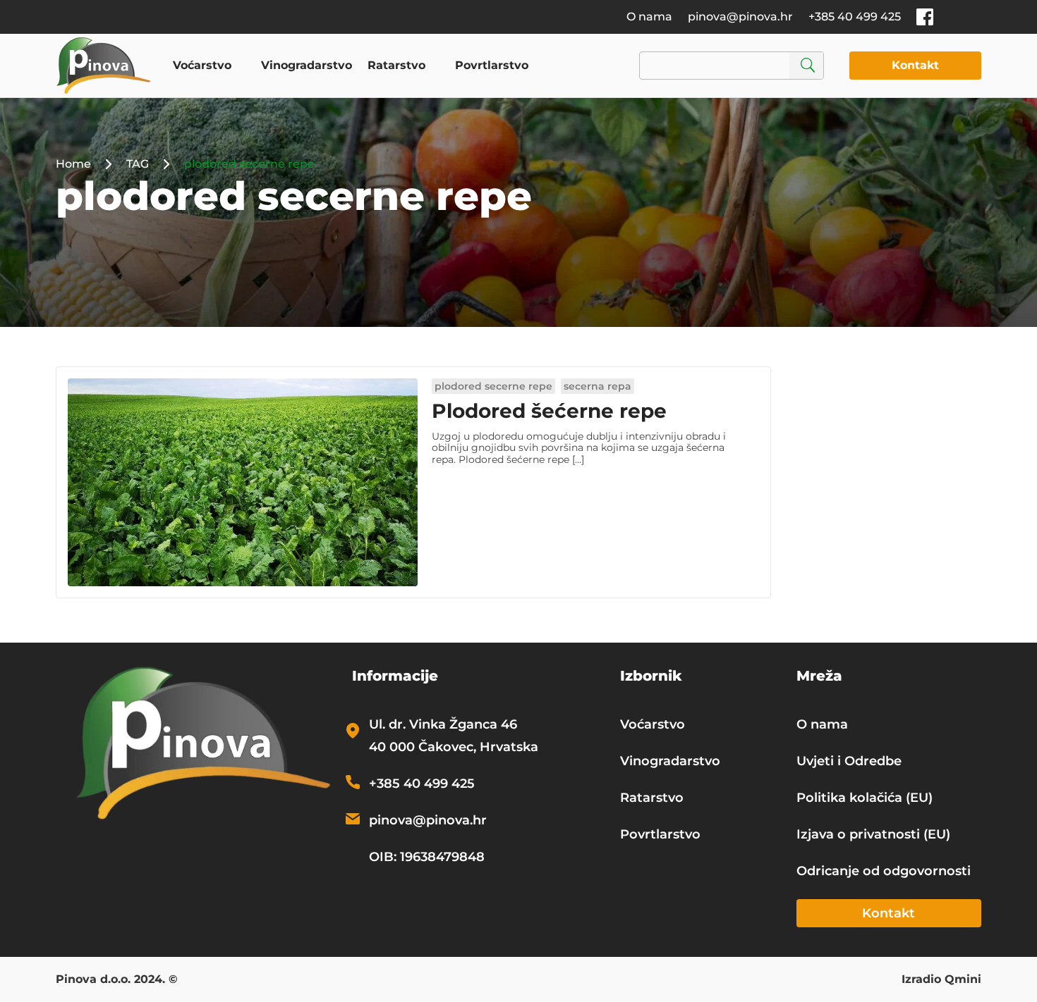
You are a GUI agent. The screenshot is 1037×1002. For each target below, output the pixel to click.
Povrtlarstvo (491, 65)
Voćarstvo (202, 65)
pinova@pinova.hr (740, 16)
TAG (137, 164)
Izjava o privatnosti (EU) (873, 834)
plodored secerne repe (493, 386)
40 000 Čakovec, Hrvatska (453, 747)
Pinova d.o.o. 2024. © (117, 980)
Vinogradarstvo (306, 65)
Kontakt (915, 65)
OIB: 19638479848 (427, 857)
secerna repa (597, 386)
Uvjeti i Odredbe (849, 761)
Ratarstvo (396, 65)
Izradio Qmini (941, 980)
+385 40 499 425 (854, 16)
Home (73, 164)
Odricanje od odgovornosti (883, 871)
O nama (649, 16)
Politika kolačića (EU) (864, 797)
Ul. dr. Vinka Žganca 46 (443, 724)
